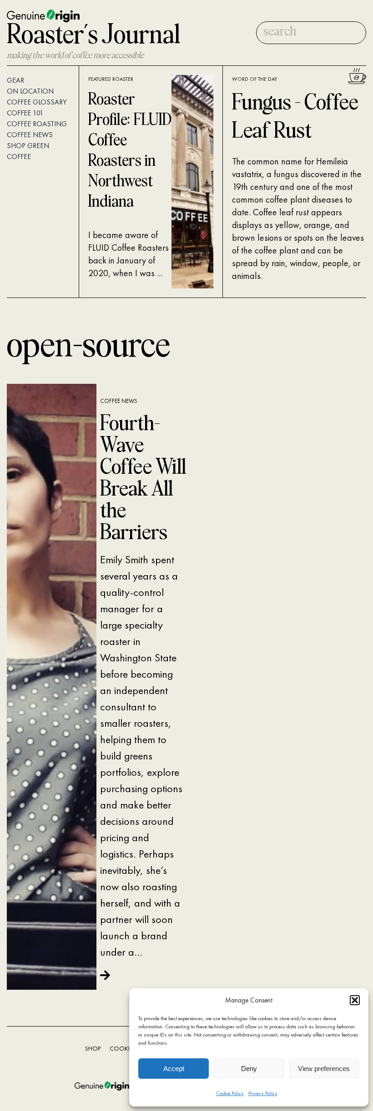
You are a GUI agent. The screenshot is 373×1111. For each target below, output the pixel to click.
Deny (249, 1068)
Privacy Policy (262, 1093)
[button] (354, 1000)
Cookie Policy (230, 1093)
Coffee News (118, 401)
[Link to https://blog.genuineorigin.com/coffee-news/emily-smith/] (140, 975)
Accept (173, 1068)
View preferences (324, 1068)
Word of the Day (254, 79)
